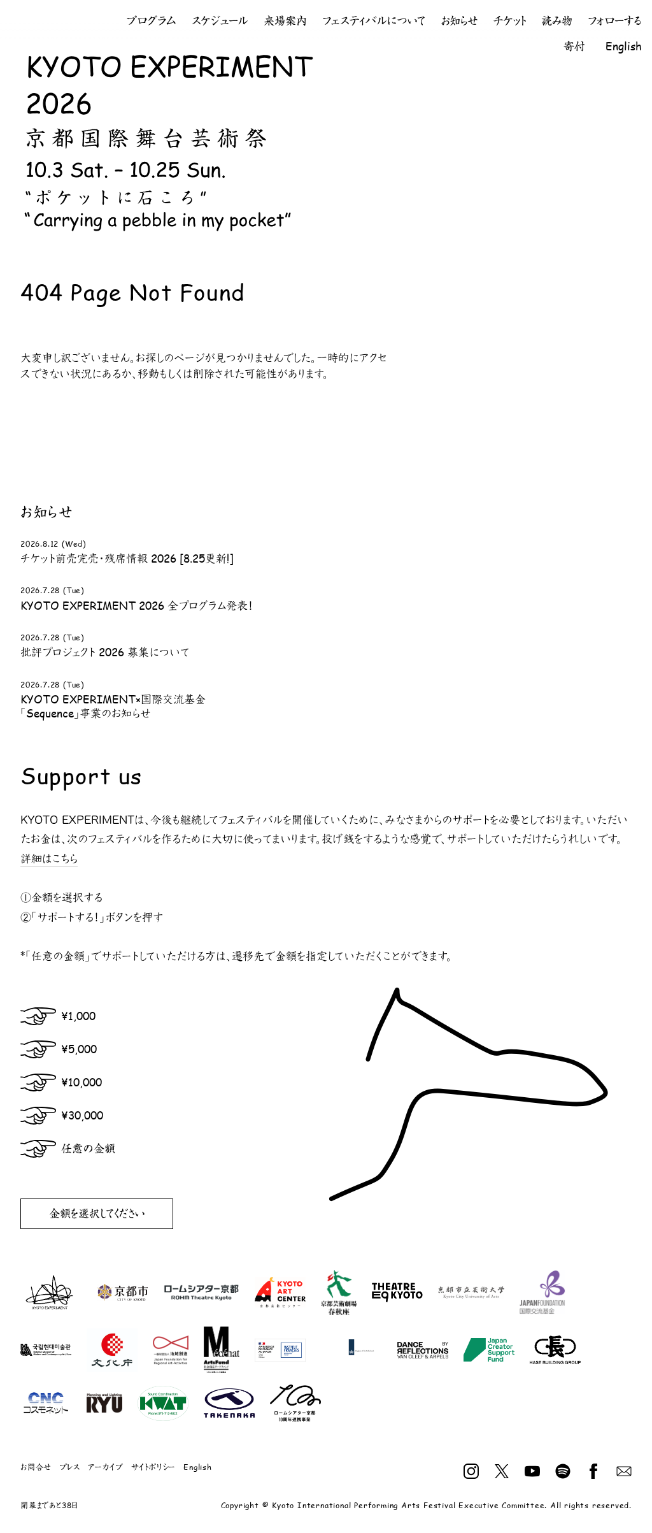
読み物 (556, 20)
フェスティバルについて (373, 20)
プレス (69, 1467)
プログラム (151, 20)
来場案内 (285, 20)
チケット (509, 20)
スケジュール (220, 20)
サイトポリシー (153, 1467)
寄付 (574, 46)
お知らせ (459, 20)
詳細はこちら (49, 858)
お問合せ (36, 1467)
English (624, 46)
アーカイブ (106, 1467)
